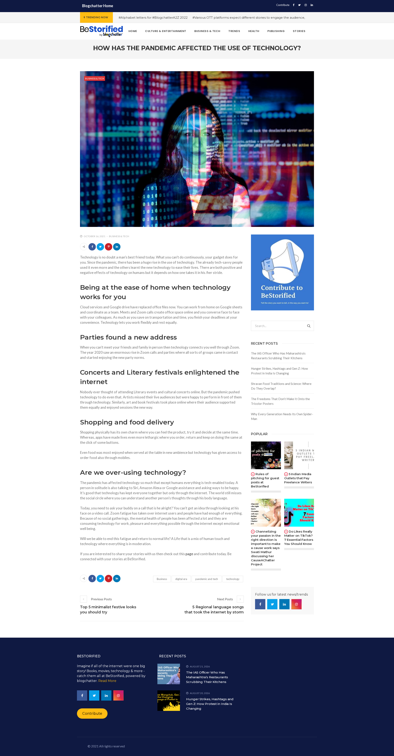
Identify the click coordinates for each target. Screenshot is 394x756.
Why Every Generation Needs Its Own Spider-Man (282, 416)
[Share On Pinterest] (108, 246)
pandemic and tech (206, 579)
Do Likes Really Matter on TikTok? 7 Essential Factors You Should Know (298, 538)
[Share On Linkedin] (116, 246)
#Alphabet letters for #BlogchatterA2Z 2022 (153, 17)
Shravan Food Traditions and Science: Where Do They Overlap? (281, 386)
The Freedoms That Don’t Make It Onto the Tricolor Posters (280, 401)
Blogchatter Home (97, 5)
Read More (107, 681)
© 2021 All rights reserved (106, 746)
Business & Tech (94, 78)
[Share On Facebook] (92, 246)
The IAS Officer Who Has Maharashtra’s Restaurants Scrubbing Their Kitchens (278, 355)
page (189, 554)
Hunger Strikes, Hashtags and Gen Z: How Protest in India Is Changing (279, 371)
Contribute (282, 5)
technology (232, 579)
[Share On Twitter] (100, 246)
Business (162, 579)
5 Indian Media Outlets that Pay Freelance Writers (298, 478)
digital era (181, 579)
